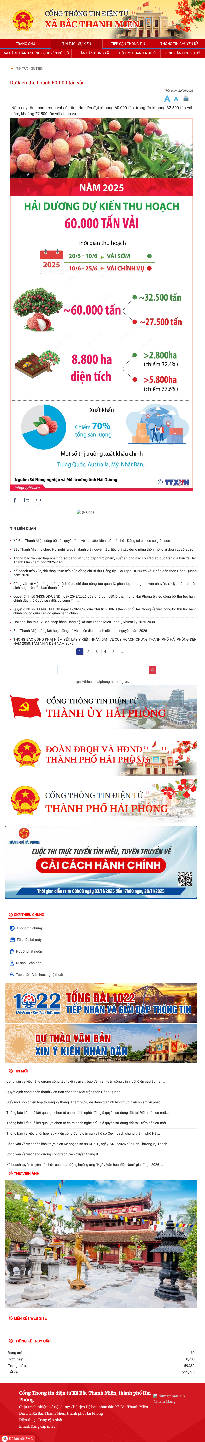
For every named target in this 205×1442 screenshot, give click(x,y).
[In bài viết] (186, 98)
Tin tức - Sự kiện (29, 69)
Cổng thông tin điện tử (86, 14)
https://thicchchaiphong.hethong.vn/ (101, 682)
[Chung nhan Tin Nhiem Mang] (170, 1398)
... (122, 652)
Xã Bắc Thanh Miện (92, 25)
